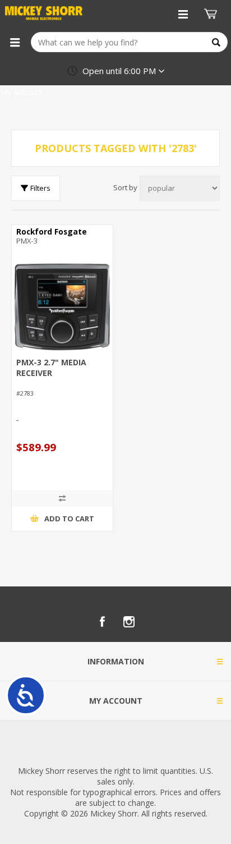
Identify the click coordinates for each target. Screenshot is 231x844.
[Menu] (14, 42)
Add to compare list (62, 498)
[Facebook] (102, 622)
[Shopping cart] (212, 14)
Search (216, 42)
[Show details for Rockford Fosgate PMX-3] (62, 307)
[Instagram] (129, 622)
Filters (40, 188)
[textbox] (129, 42)
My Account (21, 91)
